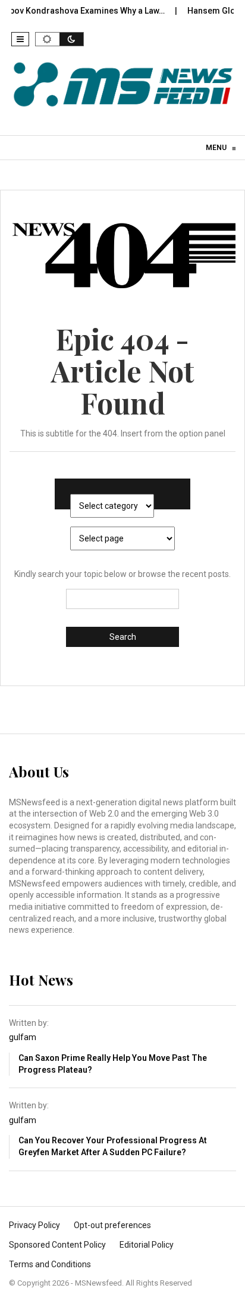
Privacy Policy (34, 1225)
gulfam (22, 1037)
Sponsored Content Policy (57, 1244)
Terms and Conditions (50, 1264)
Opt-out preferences (112, 1225)
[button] (20, 39)
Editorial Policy (147, 1244)
